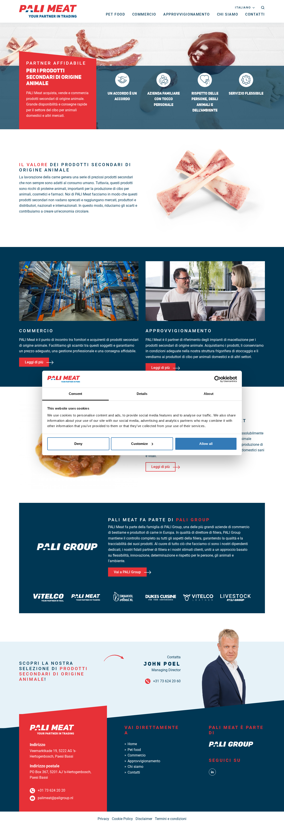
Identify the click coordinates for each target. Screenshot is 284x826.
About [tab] (208, 394)
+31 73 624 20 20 (51, 790)
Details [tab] (142, 394)
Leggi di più (34, 362)
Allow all (206, 444)
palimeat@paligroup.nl (55, 798)
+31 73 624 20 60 (167, 681)
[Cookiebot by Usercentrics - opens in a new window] (217, 379)
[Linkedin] (212, 772)
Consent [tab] (75, 394)
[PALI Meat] (48, 11)
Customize (139, 444)
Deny (78, 444)
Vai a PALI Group (127, 572)
